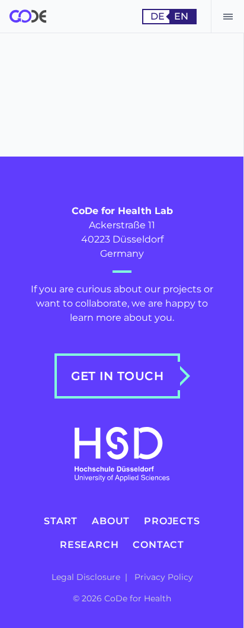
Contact (158, 544)
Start (61, 521)
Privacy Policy (163, 577)
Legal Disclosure (87, 577)
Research (89, 544)
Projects (172, 521)
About (111, 521)
